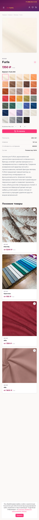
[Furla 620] (26, 98)
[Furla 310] (26, 91)
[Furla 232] (26, 84)
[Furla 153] (33, 77)
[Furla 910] (33, 113)
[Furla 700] (19, 106)
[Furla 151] (26, 77)
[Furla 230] (19, 84)
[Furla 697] (12, 106)
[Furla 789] (5, 113)
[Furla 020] (19, 77)
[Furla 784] (33, 106)
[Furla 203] (5, 84)
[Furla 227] (12, 84)
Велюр (16, 15)
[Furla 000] (5, 77)
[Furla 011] (12, 77)
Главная (4, 15)
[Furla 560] (19, 98)
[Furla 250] (5, 91)
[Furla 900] (26, 113)
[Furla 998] (26, 120)
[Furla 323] (33, 91)
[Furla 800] (12, 113)
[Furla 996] (12, 120)
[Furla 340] (5, 98)
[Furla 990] (5, 120)
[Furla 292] (19, 91)
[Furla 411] (12, 98)
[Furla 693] (33, 98)
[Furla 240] (33, 84)
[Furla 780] (26, 106)
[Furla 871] (19, 113)
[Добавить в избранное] (35, 62)
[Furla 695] (5, 106)
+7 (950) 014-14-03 (31, 2)
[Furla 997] (19, 120)
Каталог (10, 15)
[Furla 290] (12, 91)
